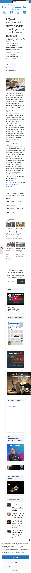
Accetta (15, 557)
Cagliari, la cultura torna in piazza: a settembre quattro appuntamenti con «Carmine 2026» (17, 535)
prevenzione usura (10, 67)
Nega (15, 562)
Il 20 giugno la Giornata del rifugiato (10, 251)
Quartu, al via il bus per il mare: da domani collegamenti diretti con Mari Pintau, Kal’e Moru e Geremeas (20, 251)
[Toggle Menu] (3, 1)
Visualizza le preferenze (15, 567)
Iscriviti (21, 281)
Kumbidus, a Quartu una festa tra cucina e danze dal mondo (18, 515)
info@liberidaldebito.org (13, 182)
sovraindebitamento (11, 70)
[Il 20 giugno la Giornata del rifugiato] (10, 244)
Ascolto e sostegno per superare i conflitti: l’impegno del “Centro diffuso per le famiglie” (10, 231)
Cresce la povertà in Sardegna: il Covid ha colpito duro (20, 231)
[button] (28, 540)
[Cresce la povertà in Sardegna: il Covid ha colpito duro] (20, 224)
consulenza (12, 64)
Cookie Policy (14, 570)
